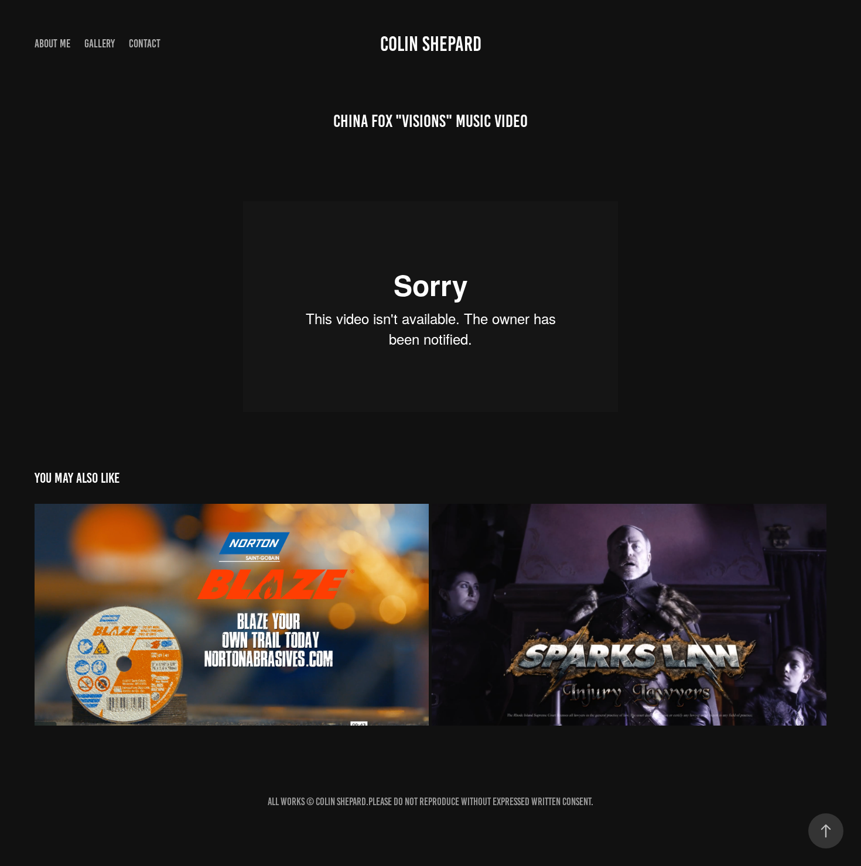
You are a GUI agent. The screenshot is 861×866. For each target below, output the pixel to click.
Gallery (99, 43)
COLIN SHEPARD (430, 44)
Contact (144, 43)
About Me (52, 43)
